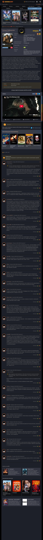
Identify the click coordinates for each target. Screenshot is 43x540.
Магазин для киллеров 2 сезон (35, 493)
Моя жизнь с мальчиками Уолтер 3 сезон (6, 493)
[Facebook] (34, 93)
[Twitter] (39, 93)
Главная (4, 6)
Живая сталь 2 (31, 469)
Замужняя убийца (25, 492)
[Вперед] (40, 16)
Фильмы (11, 6)
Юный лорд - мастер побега (14, 499)
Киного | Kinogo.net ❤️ (8, 26)
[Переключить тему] (37, 2)
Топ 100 (21, 8)
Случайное (35, 8)
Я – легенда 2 (11, 469)
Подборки (8, 8)
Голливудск (15, 492)
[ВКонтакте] (33, 93)
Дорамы (23, 6)
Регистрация (32, 1)
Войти (26, 1)
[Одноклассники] (36, 93)
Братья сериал (31, 499)
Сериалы (17, 6)
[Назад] (40, 18)
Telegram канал (37, 127)
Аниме (38, 6)
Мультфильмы (31, 6)
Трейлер (4, 93)
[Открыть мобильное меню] (40, 2)
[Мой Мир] (37, 93)
